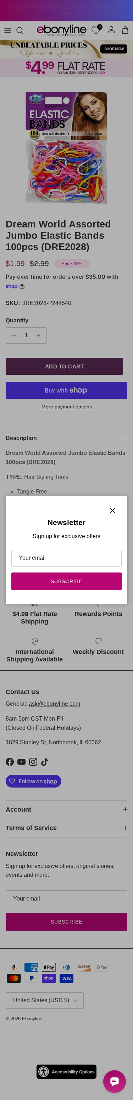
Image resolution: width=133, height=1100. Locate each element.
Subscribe (66, 581)
